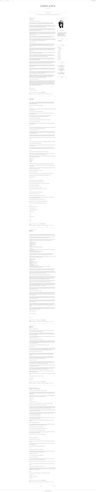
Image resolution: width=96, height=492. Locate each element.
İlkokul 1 (31, 327)
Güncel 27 (31, 19)
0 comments (40, 381)
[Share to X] (44, 480)
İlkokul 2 (31, 230)
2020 (58, 47)
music (30, 317)
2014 (58, 57)
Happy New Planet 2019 (34, 388)
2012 (58, 59)
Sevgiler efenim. (31, 379)
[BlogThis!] (43, 92)
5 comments (40, 92)
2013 (58, 58)
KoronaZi (31, 99)
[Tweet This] (36, 225)
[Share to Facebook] (44, 92)
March (59, 50)
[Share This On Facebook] (31, 225)
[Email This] (42, 92)
